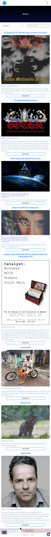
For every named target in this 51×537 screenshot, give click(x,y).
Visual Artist (13, 86)
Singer (9, 240)
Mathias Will (25, 453)
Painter (27, 194)
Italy (2, 86)
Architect (3, 193)
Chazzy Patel (26, 347)
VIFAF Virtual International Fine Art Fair (25, 159)
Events (32, 534)
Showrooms (25, 534)
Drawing (3, 194)
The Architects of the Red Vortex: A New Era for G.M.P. (25, 33)
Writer (18, 86)
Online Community (12, 194)
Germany (7, 509)
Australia (3, 440)
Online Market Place (21, 194)
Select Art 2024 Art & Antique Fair (25, 208)
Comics (16, 193)
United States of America (6, 327)
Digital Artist (25, 193)
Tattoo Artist (24, 240)
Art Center (8, 193)
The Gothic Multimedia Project (25, 100)
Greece (6, 194)
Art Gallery (13, 193)
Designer (21, 193)
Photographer (12, 195)
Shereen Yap (25, 403)
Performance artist (5, 195)
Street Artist (22, 195)
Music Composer (7, 86)
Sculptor (17, 195)
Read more (25, 95)
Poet (2, 240)
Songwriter (13, 240)
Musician (18, 238)
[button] (47, 3)
